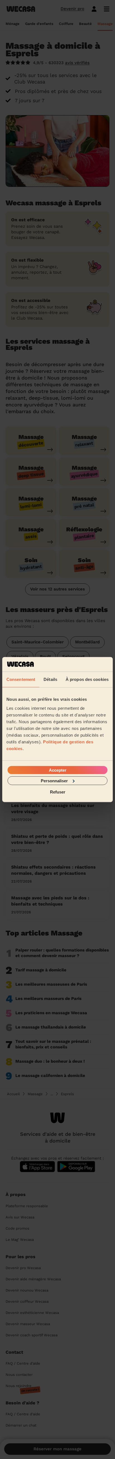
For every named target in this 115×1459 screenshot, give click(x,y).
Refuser (57, 792)
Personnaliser (54, 780)
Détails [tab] (50, 679)
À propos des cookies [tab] (87, 679)
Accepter (57, 769)
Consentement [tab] (20, 679)
